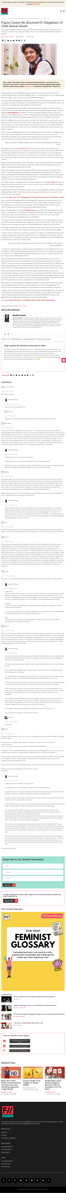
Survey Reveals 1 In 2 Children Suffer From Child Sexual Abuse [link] (32, 300)
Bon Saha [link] (8, 423)
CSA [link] (44, 339)
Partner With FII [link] (6, 1149)
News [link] (9, 18)
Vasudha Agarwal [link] (19, 1016)
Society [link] (3, 18)
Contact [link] (4, 1135)
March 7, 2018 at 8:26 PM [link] (11, 505)
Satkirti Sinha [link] (7, 1092)
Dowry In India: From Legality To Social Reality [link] (31, 1083)
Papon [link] (49, 339)
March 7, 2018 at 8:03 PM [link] (11, 588)
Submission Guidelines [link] (8, 1138)
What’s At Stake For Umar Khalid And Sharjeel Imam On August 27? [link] (35, 997)
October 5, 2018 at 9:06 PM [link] (11, 721)
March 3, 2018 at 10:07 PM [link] (8, 576)
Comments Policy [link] (7, 1161)
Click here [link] (36, 4)
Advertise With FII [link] (7, 1146)
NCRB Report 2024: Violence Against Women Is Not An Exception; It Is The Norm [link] (53, 1085)
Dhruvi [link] (7, 626)
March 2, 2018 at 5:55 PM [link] (7, 476)
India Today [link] (22, 306)
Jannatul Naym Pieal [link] (20, 1007)
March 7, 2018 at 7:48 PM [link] (11, 454)
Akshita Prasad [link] (8, 37)
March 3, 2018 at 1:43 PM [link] (7, 541)
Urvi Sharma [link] (18, 1025)
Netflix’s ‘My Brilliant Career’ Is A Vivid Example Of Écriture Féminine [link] (35, 1005)
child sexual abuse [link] (30, 339)
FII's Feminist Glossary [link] (11, 909)
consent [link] (39, 339)
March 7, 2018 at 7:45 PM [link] (11, 780)
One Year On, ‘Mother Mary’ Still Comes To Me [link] (28, 1023)
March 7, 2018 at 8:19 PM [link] (11, 653)
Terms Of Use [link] (5, 1164)
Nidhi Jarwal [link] (51, 1092)
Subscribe (7, 885)
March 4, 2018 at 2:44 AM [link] (7, 733)
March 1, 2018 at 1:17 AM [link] (7, 391)
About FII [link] (4, 1132)
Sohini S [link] (17, 999)
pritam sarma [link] (9, 387)
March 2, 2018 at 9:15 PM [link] (7, 526)
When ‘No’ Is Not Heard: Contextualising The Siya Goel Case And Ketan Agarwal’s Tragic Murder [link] (10, 1085)
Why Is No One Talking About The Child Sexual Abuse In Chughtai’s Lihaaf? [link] (37, 197)
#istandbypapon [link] (17, 339)
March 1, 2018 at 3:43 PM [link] (11, 404)
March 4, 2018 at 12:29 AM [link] (7, 630)
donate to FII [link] (29, 86)
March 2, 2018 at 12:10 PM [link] (7, 427)
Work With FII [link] (5, 1152)
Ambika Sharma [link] (30, 1088)
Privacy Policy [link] (5, 1166)
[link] (64, 360)
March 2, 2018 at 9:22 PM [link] (11, 416)
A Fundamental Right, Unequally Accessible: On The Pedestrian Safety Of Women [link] (39, 1014)
